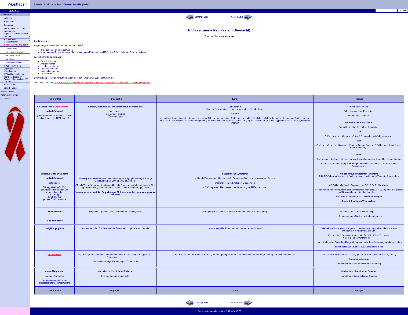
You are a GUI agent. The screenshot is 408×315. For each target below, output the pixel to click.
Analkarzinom (54, 254)
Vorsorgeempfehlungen (15, 52)
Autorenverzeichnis (9, 95)
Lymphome (10, 59)
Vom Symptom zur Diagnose (16, 28)
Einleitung (8, 18)
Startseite (37, 4)
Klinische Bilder (10, 88)
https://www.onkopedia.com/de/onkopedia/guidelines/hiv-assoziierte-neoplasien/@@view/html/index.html (102, 82)
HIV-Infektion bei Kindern (14, 74)
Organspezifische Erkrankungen (11, 70)
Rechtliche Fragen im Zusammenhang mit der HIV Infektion (16, 79)
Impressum (6, 98)
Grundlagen (9, 21)
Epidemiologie (11, 48)
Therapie (7, 37)
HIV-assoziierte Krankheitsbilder (11, 40)
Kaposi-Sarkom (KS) (14, 55)
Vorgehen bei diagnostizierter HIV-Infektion (16, 32)
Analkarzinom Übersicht (15, 62)
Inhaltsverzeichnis (52, 4)
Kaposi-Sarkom (60, 107)
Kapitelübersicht (8, 91)
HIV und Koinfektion (12, 66)
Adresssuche (9, 84)
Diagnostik (8, 25)
